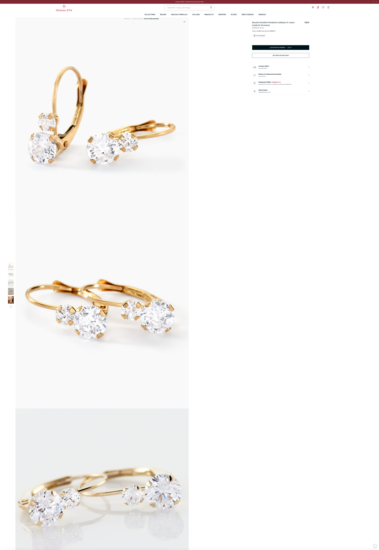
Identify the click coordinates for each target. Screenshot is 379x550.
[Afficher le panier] (326, 8)
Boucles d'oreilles (137, 18)
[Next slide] (11, 306)
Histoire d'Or (127, 18)
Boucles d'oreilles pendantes (151, 18)
